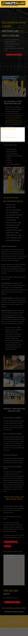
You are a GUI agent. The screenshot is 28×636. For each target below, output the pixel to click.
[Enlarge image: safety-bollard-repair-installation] (23, 391)
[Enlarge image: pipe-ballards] (23, 374)
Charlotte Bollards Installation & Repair (9, 5)
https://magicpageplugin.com (9, 137)
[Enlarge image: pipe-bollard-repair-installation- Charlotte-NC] (23, 357)
